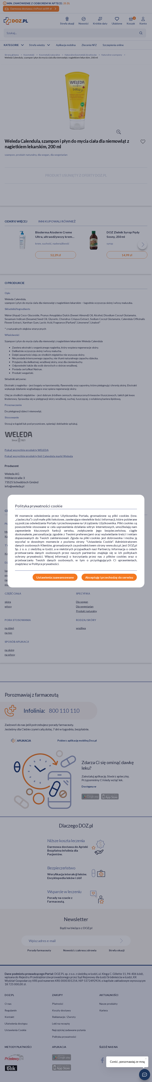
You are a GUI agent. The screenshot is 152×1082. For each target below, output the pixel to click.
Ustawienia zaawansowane (55, 577)
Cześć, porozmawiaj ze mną (127, 1061)
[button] (144, 1074)
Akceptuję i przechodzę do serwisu (109, 577)
